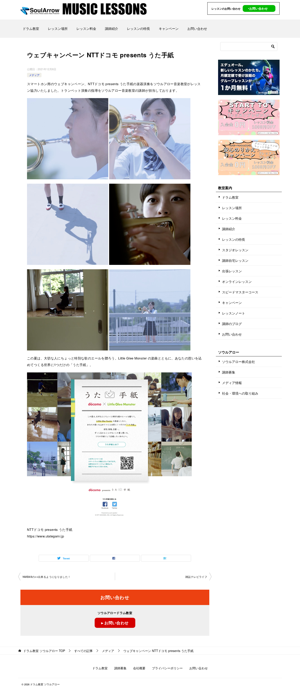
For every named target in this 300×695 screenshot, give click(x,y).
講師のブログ (232, 323)
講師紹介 (111, 28)
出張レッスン (232, 271)
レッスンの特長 (138, 28)
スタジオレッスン (235, 250)
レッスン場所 (58, 28)
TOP (44, 651)
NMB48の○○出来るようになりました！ (47, 576)
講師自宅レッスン (235, 260)
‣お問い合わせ (258, 8)
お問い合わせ (197, 28)
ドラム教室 (31, 28)
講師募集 (228, 372)
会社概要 (139, 668)
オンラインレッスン (237, 281)
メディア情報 (232, 382)
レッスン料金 (86, 28)
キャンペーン (169, 28)
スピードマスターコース (240, 292)
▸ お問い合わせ (115, 623)
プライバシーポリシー (167, 668)
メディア (34, 75)
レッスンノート (233, 313)
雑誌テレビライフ (196, 576)
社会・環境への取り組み (240, 393)
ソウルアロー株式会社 (238, 361)
